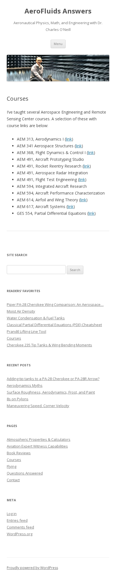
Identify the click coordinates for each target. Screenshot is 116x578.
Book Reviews (19, 452)
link (69, 139)
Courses (14, 459)
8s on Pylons (17, 398)
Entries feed (17, 520)
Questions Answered (25, 473)
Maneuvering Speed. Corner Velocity (38, 405)
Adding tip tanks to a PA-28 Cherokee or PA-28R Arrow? (53, 378)
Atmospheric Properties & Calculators (38, 439)
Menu (58, 44)
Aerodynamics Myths (25, 385)
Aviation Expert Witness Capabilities (37, 446)
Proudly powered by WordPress (32, 567)
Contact (13, 479)
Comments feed (20, 527)
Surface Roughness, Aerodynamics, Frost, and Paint (51, 392)
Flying (11, 466)
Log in (12, 513)
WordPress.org (19, 533)
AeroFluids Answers (58, 11)
